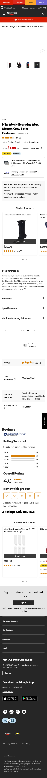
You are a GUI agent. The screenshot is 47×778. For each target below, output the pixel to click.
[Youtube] (24, 712)
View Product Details (11, 142)
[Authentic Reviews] (14, 434)
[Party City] (41, 2)
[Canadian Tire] (6, 2)
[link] (13, 137)
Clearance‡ (7, 153)
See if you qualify (17, 174)
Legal (4, 648)
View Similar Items (31, 142)
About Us (6, 639)
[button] (20, 241)
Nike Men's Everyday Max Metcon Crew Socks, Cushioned (20, 128)
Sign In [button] (23, 602)
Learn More (7, 691)
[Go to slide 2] (19, 65)
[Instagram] (18, 712)
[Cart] (43, 14)
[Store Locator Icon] (2, 8)
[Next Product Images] (42, 51)
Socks (34, 26)
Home (5, 26)
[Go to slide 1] (10, 65)
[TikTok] (11, 712)
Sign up (8, 673)
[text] (20, 251)
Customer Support (9, 621)
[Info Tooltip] (41, 148)
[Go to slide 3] (28, 65)
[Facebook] (5, 712)
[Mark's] (30, 2)
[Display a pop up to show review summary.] (21, 251)
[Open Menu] (4, 14)
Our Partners (7, 630)
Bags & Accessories (19, 26)
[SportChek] (19, 2)
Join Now (24, 611)
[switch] (26, 345)
